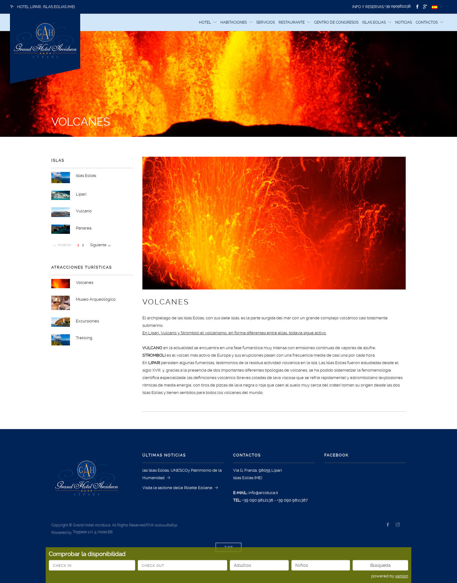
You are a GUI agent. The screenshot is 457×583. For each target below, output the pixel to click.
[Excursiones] (61, 321)
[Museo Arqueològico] (61, 302)
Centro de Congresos (336, 22)
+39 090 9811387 (292, 500)
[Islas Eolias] (61, 177)
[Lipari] (61, 194)
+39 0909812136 (398, 6)
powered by (389, 576)
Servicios (265, 22)
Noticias (403, 22)
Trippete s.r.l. (83, 532)
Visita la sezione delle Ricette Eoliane (177, 487)
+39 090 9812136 (257, 500)
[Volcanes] (61, 283)
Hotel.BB (105, 532)
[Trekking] (61, 339)
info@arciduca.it (263, 492)
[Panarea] (61, 228)
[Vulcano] (61, 212)
